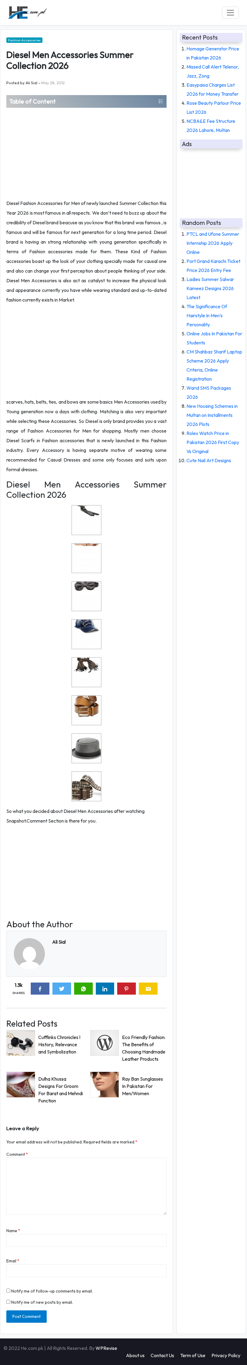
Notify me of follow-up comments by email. (52, 1291)
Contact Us (162, 1355)
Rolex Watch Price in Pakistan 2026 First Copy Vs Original (212, 442)
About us (135, 1355)
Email (12, 1261)
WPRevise (106, 1348)
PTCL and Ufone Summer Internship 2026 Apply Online (212, 243)
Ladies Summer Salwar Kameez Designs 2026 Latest (210, 288)
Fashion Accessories (24, 40)
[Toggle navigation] (230, 13)
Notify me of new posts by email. (42, 1302)
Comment (17, 1154)
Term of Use (192, 1355)
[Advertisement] (86, 153)
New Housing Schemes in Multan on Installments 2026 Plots (212, 415)
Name (13, 1230)
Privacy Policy (225, 1355)
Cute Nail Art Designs (208, 460)
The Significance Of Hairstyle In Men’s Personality (206, 315)
